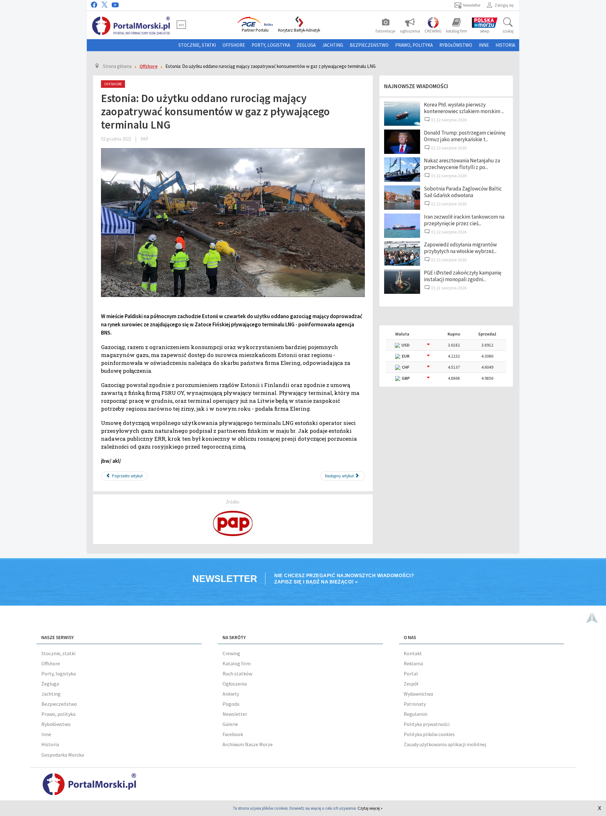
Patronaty (415, 704)
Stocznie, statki (197, 45)
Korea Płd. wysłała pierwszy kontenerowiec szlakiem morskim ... (464, 108)
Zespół (411, 683)
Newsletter (235, 714)
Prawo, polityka (414, 45)
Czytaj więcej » (370, 808)
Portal (411, 673)
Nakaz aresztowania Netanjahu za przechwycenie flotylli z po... (462, 164)
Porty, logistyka (271, 45)
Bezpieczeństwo (369, 45)
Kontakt (413, 653)
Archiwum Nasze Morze (248, 744)
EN (181, 24)
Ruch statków (237, 673)
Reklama (413, 663)
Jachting (332, 45)
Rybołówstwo (455, 45)
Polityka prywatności (426, 724)
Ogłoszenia (235, 683)
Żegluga (306, 45)
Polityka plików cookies (429, 734)
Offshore (234, 45)
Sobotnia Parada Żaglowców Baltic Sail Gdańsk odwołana (463, 192)
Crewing (231, 653)
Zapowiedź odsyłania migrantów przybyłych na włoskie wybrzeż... (460, 248)
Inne (484, 45)
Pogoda (231, 704)
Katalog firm (237, 663)
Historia (505, 45)
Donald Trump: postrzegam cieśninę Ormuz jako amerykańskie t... (464, 136)
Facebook (233, 734)
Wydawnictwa (418, 694)
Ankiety (231, 694)
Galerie (230, 724)
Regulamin (415, 714)
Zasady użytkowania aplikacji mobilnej (445, 744)
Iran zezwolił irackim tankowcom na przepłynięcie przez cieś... (464, 220)
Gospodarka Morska (62, 755)
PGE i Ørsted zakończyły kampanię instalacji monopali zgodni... (462, 276)
